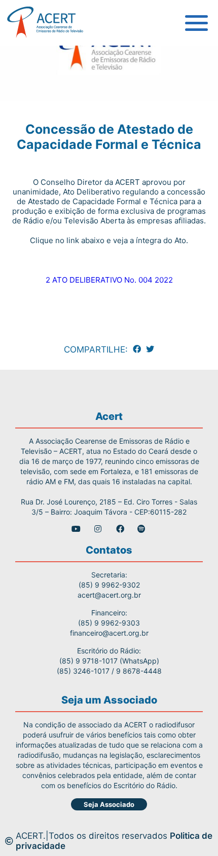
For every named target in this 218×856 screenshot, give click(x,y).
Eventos (34, 170)
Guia (27, 56)
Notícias (35, 147)
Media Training (49, 101)
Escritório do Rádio (57, 78)
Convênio (37, 124)
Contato (34, 192)
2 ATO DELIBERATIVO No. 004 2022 (109, 280)
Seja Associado (109, 804)
